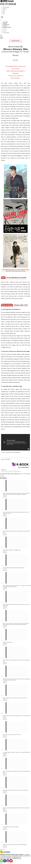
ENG (4, 9)
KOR (4, 11)
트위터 (26, 473)
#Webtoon (12, 471)
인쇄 (2, 475)
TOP (1, 863)
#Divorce (19, 471)
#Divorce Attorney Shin (5, 471)
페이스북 (22, 473)
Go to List (2, 476)
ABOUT (5, 8)
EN (3, 12)
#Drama (15, 471)
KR (4, 13)
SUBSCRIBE (6, 7)
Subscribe (2, 849)
